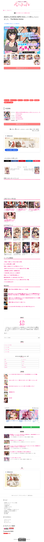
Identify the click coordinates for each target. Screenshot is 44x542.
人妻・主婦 (23, 367)
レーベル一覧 (7, 347)
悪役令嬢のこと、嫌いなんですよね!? (25, 420)
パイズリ (7, 100)
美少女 (23, 361)
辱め (23, 365)
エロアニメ (10, 10)
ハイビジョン (14, 100)
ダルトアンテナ (6, 521)
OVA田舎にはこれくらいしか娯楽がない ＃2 (17, 440)
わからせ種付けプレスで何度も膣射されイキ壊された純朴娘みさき (20, 451)
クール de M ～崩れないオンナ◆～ (15, 457)
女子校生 (6, 363)
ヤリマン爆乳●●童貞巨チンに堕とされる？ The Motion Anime (17, 254)
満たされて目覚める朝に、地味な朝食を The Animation (17, 240)
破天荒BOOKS (6, 512)
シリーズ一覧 (7, 351)
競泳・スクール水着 (9, 102)
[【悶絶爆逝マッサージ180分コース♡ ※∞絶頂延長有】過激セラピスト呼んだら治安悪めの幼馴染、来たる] (12, 415)
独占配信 (37, 100)
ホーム (5, 10)
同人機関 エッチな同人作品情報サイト (10, 510)
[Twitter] (6, 333)
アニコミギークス (7, 504)
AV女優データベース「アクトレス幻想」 (11, 502)
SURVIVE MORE (19, 117)
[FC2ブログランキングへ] (11, 528)
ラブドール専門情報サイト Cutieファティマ (11, 509)
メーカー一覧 (7, 349)
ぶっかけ (20, 100)
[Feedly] (31, 427)
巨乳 (32, 100)
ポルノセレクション (7, 522)
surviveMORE (18, 115)
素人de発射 (6, 513)
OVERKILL (20, 421)
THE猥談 (7, 421)
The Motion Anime (19, 118)
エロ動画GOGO (6, 505)
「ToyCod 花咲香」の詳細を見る (11, 149)
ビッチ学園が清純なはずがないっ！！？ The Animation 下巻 (35, 240)
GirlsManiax (35, 408)
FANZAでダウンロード (23, 68)
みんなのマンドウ (7, 508)
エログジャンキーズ (7, 519)
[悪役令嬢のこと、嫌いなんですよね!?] (26, 415)
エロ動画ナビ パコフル (8, 506)
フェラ (23, 363)
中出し (6, 361)
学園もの (26, 100)
